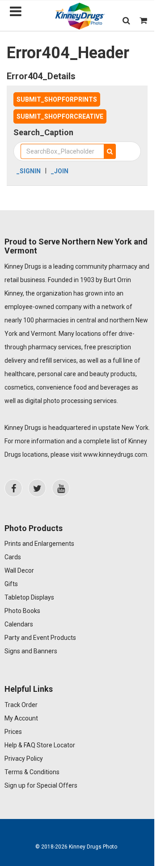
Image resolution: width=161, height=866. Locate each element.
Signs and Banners (30, 651)
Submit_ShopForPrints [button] (57, 99)
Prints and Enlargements (39, 543)
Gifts (11, 583)
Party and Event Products (40, 637)
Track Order (21, 704)
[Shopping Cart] (143, 20)
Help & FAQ (19, 745)
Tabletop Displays (29, 597)
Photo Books (22, 610)
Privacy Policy (23, 758)
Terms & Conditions (31, 772)
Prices (13, 731)
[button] (126, 20)
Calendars (18, 624)
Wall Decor (19, 570)
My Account (21, 718)
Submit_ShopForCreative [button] (60, 116)
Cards (12, 557)
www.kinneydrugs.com (115, 454)
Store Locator (56, 745)
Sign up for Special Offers (40, 785)
